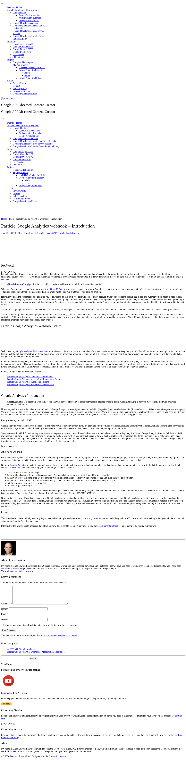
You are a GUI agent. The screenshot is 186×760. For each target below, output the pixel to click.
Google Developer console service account (32, 143)
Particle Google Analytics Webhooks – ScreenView (30, 384)
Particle (36, 351)
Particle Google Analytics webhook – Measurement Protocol (34, 379)
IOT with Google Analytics (21, 649)
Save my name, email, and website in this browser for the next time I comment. (41, 625)
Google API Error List (29, 20)
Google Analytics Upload (30, 78)
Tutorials (11, 41)
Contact (16, 86)
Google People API (22, 52)
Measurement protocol (107, 526)
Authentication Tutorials (30, 18)
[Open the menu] (2, 118)
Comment (6, 603)
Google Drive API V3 (23, 49)
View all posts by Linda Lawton (17, 571)
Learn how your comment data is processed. (57, 635)
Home (4, 219)
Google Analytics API (23, 44)
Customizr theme (57, 756)
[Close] (2, 3)
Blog (11, 219)
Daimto (13, 756)
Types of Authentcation (29, 15)
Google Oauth (19, 12)
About (27, 73)
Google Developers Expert (25, 93)
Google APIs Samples (23, 62)
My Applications (20, 65)
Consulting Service (21, 91)
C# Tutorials (18, 54)
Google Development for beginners (23, 10)
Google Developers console (25, 23)
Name (4, 609)
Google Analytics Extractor (31, 70)
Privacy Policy (19, 83)
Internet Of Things (54, 233)
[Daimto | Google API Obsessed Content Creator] (8, 98)
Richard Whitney (57, 289)
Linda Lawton (72, 233)
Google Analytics (24, 351)
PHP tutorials (19, 57)
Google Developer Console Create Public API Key (36, 146)
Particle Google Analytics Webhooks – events (28, 382)
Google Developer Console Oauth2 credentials (34, 141)
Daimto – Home (14, 7)
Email (4, 614)
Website (4, 619)
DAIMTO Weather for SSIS (32, 67)
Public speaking (20, 88)
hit (8, 412)
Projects (10, 59)
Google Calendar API (23, 46)
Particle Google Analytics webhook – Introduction (30, 376)
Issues (27, 75)
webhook (44, 351)
